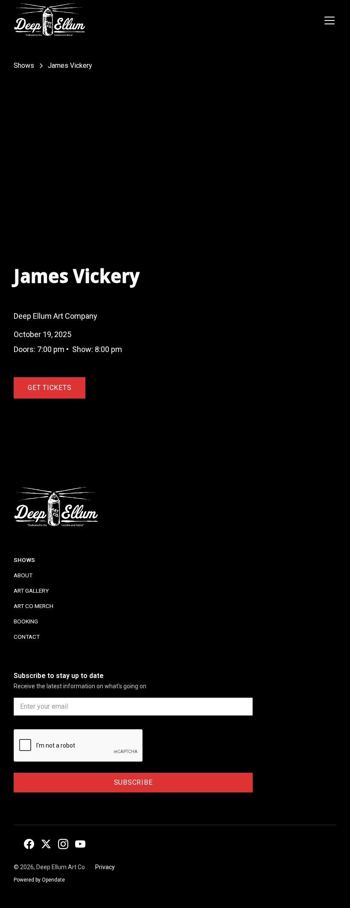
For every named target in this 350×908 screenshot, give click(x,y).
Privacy (105, 867)
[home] (49, 20)
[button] (327, 20)
